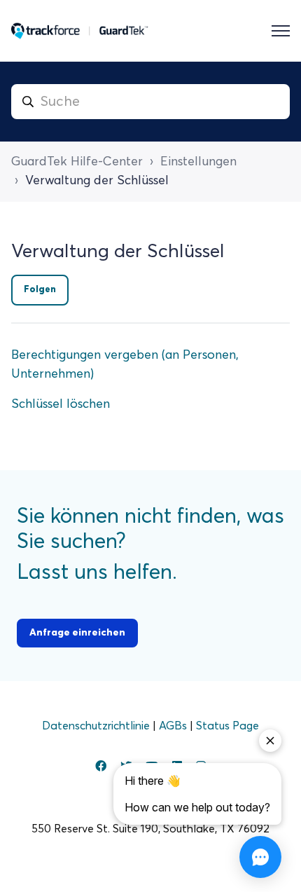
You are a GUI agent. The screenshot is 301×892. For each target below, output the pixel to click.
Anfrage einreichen (77, 633)
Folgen (40, 289)
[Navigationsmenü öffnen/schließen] (280, 31)
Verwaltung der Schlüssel (97, 180)
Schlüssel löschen (60, 404)
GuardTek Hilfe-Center (77, 162)
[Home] (79, 31)
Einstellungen (198, 162)
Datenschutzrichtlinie (97, 726)
